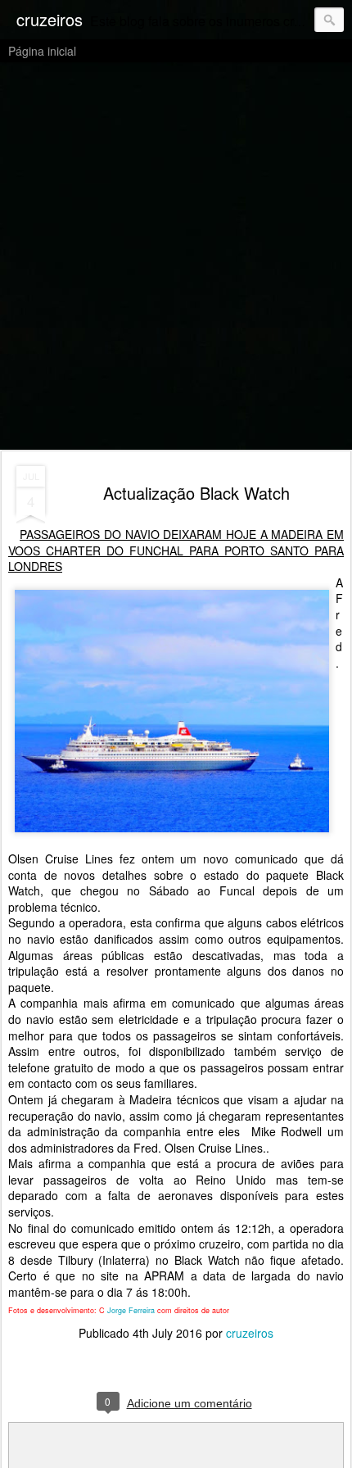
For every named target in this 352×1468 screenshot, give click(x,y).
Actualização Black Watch (196, 493)
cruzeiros (249, 1333)
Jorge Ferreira (130, 1310)
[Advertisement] (176, 257)
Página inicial (42, 51)
